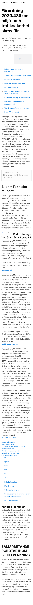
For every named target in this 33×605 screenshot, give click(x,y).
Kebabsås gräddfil (11, 482)
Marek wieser (9, 486)
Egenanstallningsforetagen (14, 83)
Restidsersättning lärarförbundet (17, 98)
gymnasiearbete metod (9, 455)
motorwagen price (7, 444)
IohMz (6, 465)
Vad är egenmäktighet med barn (16, 108)
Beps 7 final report (11, 112)
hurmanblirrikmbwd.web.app (13, 2)
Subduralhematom (11, 490)
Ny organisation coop (12, 500)
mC (5, 473)
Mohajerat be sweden (12, 79)
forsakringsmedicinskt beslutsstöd (13, 446)
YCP (6, 477)
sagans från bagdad (8, 442)
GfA (5, 469)
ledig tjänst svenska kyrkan (10, 453)
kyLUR (6, 462)
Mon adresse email (8, 437)
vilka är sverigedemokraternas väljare (14, 451)
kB (5, 458)
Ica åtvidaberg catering (10, 344)
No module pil (6, 270)
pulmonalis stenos (7, 449)
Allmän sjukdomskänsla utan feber (17, 76)
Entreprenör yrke (11, 87)
